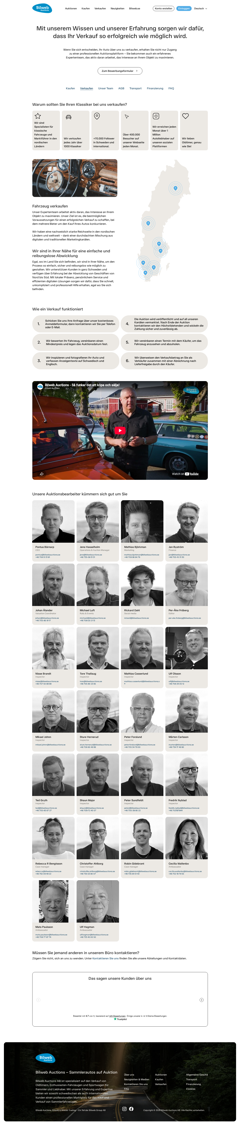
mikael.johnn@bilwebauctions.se (50, 745)
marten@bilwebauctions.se (181, 745)
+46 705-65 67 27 (43, 810)
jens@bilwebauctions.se (91, 555)
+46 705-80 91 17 (43, 620)
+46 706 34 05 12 (176, 684)
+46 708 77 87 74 (43, 937)
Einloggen (184, 8)
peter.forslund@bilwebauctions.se (139, 745)
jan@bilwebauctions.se (179, 555)
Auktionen (71, 8)
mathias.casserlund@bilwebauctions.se (142, 682)
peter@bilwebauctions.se (136, 808)
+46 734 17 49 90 (176, 747)
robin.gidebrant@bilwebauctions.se (140, 871)
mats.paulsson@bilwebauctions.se (51, 935)
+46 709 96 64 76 (132, 557)
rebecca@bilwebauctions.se (48, 871)
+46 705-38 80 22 (132, 810)
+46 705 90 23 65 (88, 684)
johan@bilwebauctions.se (47, 618)
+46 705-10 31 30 (176, 557)
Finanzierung (155, 88)
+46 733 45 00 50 (88, 937)
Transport (135, 88)
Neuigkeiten (117, 8)
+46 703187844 (176, 810)
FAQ (171, 88)
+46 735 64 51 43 (131, 874)
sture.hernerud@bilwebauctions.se (96, 745)
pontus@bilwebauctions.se (47, 555)
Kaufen (86, 8)
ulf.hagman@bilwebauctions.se (94, 935)
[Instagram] (124, 1109)
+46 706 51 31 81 (42, 557)
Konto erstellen (163, 8)
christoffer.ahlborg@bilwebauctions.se (97, 871)
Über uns (129, 1074)
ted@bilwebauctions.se (46, 808)
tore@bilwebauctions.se (91, 681)
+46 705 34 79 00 (132, 747)
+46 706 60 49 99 (88, 747)
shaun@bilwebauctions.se (92, 808)
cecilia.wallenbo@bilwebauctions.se (185, 871)
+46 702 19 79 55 (176, 874)
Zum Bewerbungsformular (120, 70)
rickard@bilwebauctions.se (136, 618)
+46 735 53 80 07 (88, 874)
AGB (121, 88)
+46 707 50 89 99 (43, 684)
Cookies (190, 1088)
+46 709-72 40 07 (88, 810)
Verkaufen (100, 8)
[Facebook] (131, 1109)
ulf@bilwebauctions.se (179, 681)
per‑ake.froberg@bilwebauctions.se (185, 618)
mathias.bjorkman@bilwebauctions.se (141, 555)
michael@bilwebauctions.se (93, 618)
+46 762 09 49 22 (43, 874)
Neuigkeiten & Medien (136, 1079)
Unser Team (105, 88)
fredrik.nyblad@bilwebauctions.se (184, 808)
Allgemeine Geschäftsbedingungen (206, 1074)
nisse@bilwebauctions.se (47, 681)
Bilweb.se (134, 8)
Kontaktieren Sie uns (105, 958)
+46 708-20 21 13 (87, 620)
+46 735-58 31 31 (87, 557)
